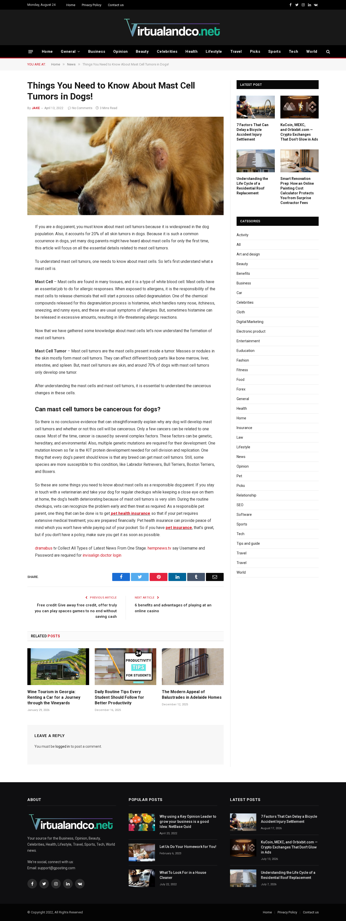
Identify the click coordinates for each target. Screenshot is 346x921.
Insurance (244, 428)
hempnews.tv (159, 548)
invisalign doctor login (102, 555)
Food (240, 380)
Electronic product (251, 331)
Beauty (142, 51)
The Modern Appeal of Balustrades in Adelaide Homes (192, 694)
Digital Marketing (250, 322)
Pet (239, 476)
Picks (255, 51)
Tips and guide (248, 543)
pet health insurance (130, 513)
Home (70, 5)
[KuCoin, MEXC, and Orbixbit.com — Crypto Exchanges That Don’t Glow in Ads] (299, 107)
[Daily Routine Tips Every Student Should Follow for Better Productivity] (126, 666)
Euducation (246, 351)
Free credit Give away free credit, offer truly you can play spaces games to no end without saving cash (76, 611)
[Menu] (30, 51)
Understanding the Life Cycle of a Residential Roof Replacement (252, 186)
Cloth (241, 312)
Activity (242, 235)
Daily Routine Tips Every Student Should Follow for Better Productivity (119, 697)
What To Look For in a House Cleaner (183, 875)
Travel (236, 51)
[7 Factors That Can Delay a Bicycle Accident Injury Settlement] (256, 107)
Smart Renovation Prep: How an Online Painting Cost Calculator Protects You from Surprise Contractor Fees (297, 191)
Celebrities (167, 51)
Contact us (116, 5)
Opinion (120, 51)
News (241, 457)
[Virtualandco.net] (173, 27)
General (68, 51)
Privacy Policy (91, 5)
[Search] (327, 51)
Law (240, 437)
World (311, 51)
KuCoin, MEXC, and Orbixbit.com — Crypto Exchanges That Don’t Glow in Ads (299, 132)
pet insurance (179, 527)
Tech (293, 51)
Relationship (246, 495)
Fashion (243, 360)
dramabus (43, 548)
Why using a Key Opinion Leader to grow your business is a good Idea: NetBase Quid (188, 821)
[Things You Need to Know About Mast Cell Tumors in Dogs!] (125, 166)
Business (96, 51)
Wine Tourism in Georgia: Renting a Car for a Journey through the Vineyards (53, 697)
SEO (240, 505)
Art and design (248, 254)
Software (244, 515)
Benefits (243, 273)
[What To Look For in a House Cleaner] (142, 878)
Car (239, 293)
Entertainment (248, 341)
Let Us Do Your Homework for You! (188, 847)
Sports (274, 51)
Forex (241, 389)
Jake (36, 108)
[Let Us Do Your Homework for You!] (142, 852)
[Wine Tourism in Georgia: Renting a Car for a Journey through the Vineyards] (58, 666)
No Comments (82, 108)
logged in (62, 746)
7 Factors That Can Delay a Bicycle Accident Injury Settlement (252, 132)
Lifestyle (214, 51)
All (239, 245)
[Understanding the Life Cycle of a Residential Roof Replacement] (256, 160)
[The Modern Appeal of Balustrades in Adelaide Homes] (193, 666)
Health (191, 51)
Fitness (242, 370)
